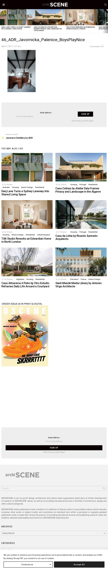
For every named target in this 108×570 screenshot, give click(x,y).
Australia (6, 187)
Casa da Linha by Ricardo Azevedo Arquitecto (76, 237)
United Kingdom (43, 235)
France (83, 279)
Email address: (46, 113)
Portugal (82, 184)
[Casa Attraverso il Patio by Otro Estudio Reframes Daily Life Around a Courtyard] (27, 262)
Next (106, 21)
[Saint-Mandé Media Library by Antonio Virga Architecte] (81, 262)
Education (74, 279)
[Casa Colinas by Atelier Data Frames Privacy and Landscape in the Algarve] (48, 17)
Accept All (79, 564)
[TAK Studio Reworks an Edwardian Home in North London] (81, 17)
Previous (1, 21)
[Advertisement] (54, 398)
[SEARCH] (105, 4)
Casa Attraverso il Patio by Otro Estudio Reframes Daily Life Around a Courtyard (25, 284)
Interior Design (27, 187)
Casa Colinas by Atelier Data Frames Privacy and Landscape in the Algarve (48, 28)
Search (104, 489)
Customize (27, 564)
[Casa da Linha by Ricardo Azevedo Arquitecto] (81, 214)
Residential (39, 187)
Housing (15, 187)
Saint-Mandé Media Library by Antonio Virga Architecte (78, 284)
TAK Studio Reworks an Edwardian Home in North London (80, 28)
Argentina (20, 279)
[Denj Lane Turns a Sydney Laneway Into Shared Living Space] (16, 17)
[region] (54, 559)
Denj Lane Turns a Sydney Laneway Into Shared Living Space (16, 28)
